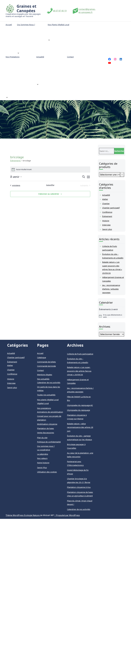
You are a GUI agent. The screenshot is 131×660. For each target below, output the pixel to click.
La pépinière (25, 42)
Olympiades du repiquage (78, 410)
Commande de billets (46, 361)
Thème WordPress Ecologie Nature (23, 515)
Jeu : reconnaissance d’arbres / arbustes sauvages (111, 289)
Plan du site (42, 437)
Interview (106, 225)
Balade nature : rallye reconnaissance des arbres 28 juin (80, 427)
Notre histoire (26, 29)
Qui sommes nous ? (46, 446)
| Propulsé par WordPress (67, 515)
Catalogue (54, 35)
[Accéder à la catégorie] (122, 174)
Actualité (40, 56)
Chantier (106, 203)
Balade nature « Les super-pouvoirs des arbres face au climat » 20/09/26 (79, 371)
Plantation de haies (16, 61)
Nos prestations (12, 56)
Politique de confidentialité (49, 442)
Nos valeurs (25, 35)
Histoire (105, 220)
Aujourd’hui (50, 185)
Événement (107, 216)
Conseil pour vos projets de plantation (17, 69)
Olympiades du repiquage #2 (80, 405)
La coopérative (26, 48)
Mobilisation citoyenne (18, 83)
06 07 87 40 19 (60, 10)
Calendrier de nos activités (47, 72)
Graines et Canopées (26, 8)
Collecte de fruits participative (80, 354)
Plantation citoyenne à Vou (79, 487)
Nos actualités (43, 379)
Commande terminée (46, 366)
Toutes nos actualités (48, 80)
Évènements (15, 160)
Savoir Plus (42, 467)
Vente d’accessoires (16, 77)
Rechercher (119, 151)
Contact (70, 56)
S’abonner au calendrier (48, 194)
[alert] (111, 316)
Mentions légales (44, 374)
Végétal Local (56, 29)
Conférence (107, 212)
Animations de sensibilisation (14, 91)
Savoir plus (107, 229)
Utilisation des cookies (47, 472)
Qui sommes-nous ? (26, 24)
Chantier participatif (111, 207)
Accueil (9, 24)
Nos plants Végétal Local (58, 24)
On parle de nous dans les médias (47, 62)
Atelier (105, 199)
